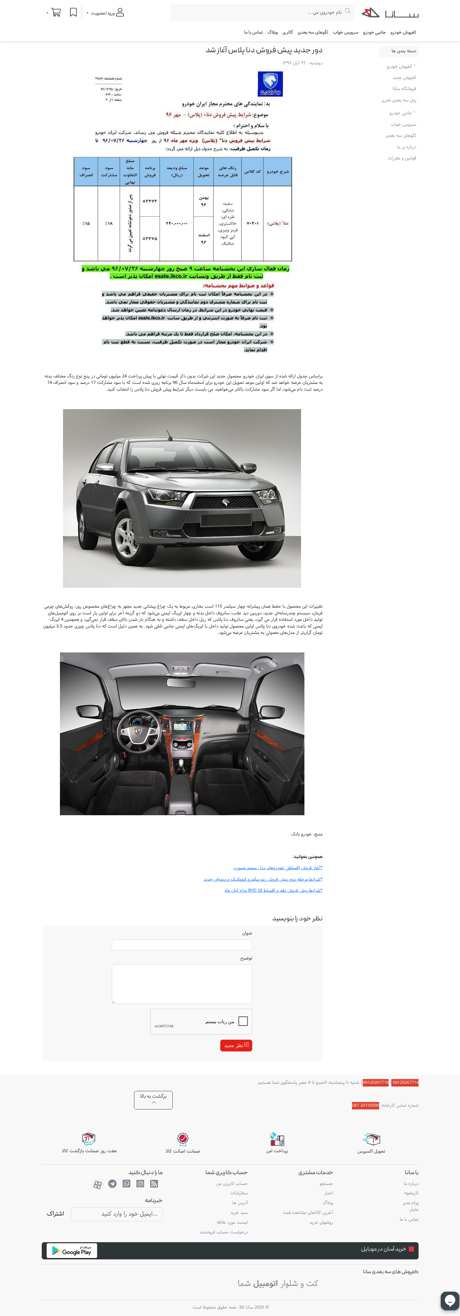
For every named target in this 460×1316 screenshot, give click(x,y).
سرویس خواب (345, 32)
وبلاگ (272, 32)
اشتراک (55, 1214)
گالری (288, 32)
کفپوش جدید (404, 78)
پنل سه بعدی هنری (399, 100)
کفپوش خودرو (400, 66)
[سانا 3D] (390, 14)
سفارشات (239, 1193)
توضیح (246, 958)
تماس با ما (253, 32)
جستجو (326, 1184)
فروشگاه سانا (404, 89)
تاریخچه (411, 1193)
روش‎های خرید (321, 1222)
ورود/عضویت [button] (103, 13)
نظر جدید (234, 1045)
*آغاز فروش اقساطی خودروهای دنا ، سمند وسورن (278, 868)
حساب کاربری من (232, 1184)
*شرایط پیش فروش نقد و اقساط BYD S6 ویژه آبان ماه (274, 890)
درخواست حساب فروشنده (224, 1232)
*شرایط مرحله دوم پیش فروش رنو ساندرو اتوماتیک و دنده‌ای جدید (263, 879)
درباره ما (411, 1184)
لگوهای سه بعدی (313, 32)
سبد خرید (239, 1213)
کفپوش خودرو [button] (403, 32)
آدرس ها (240, 1203)
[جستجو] (348, 12)
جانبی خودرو (402, 113)
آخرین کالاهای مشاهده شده (308, 1213)
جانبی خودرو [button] (374, 32)
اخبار (328, 1193)
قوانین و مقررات (402, 158)
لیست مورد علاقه (232, 1222)
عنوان (247, 933)
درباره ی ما (406, 147)
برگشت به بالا (153, 1096)
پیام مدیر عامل (410, 1206)
